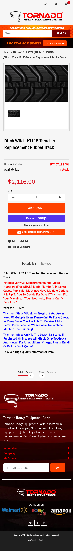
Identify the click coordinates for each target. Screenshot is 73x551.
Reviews (46, 263)
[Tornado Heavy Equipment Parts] (36, 17)
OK (57, 467)
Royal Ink (42, 540)
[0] (66, 4)
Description (29, 263)
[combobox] (27, 33)
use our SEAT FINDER (55, 43)
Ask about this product (39, 232)
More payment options (36, 225)
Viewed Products (47, 372)
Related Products (26, 372)
